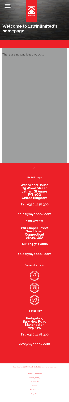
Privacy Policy (34, 378)
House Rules (34, 382)
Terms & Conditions (34, 374)
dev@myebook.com (34, 344)
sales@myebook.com (34, 214)
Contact (34, 386)
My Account (34, 390)
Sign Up (34, 394)
